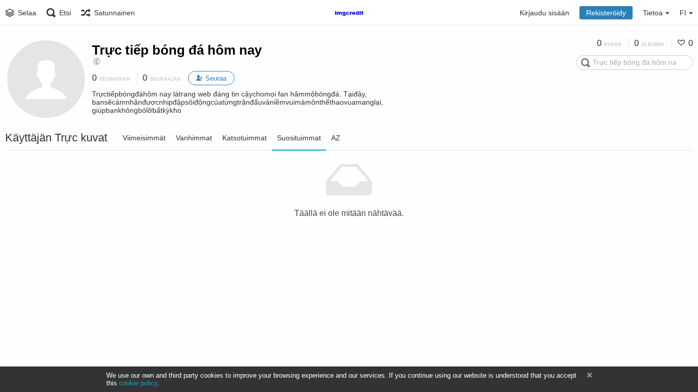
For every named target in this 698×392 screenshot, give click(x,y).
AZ (335, 138)
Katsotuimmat (244, 138)
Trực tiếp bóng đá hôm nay (177, 50)
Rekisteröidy (606, 13)
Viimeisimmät (144, 138)
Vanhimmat (194, 138)
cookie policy (138, 383)
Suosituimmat (299, 138)
